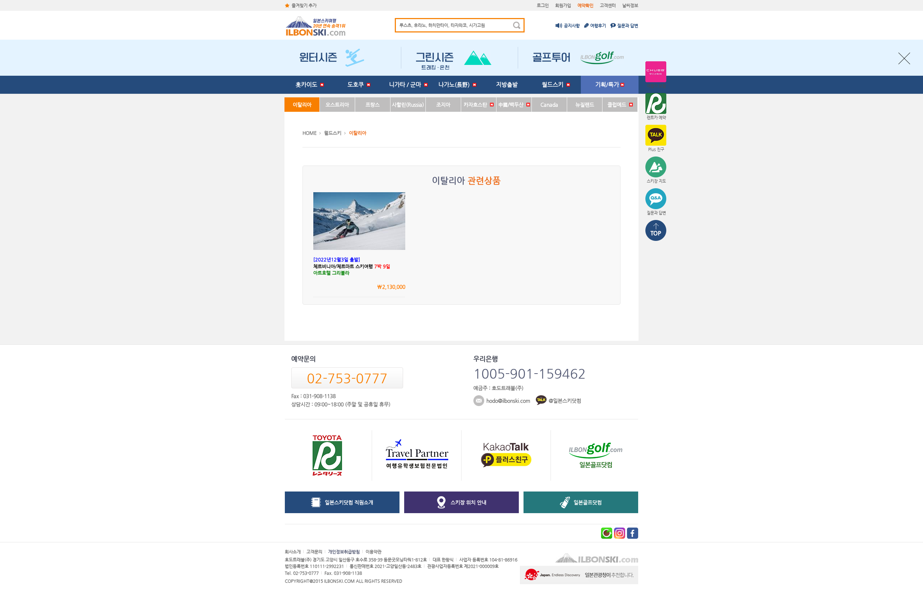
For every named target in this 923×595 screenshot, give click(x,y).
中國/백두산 (512, 104)
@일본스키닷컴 (565, 401)
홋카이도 (308, 84)
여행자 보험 (656, 86)
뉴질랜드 (584, 104)
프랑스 (373, 104)
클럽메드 (618, 104)
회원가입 (563, 5)
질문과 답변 (627, 25)
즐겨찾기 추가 (304, 5)
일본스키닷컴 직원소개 (349, 502)
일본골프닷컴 (588, 502)
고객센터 (608, 5)
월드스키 (554, 84)
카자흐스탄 (477, 104)
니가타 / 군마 (406, 84)
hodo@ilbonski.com (508, 401)
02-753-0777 (347, 378)
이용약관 (373, 551)
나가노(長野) (455, 84)
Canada (549, 104)
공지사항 (572, 25)
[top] (656, 231)
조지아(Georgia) (443, 107)
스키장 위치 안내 (468, 502)
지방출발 (507, 84)
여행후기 (598, 25)
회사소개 (293, 551)
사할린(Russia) (408, 104)
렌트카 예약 (656, 117)
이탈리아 (302, 104)
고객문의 (314, 551)
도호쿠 (357, 84)
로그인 (543, 5)
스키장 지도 (656, 181)
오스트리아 (337, 104)
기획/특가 (608, 84)
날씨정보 (630, 5)
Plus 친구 (656, 149)
